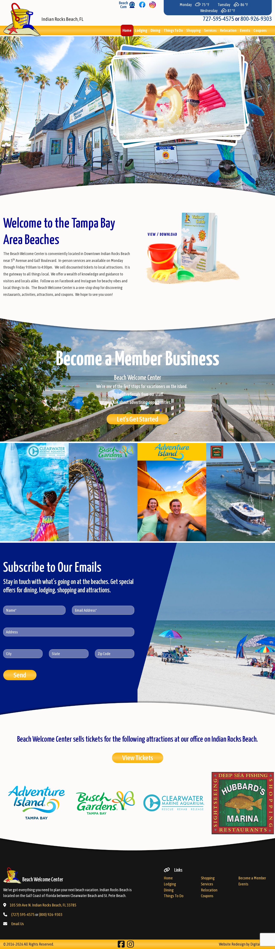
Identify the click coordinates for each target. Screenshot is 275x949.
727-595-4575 (218, 18)
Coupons (260, 30)
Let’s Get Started (137, 419)
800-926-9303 (256, 18)
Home (126, 30)
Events (245, 30)
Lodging (141, 30)
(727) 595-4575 (23, 914)
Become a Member (252, 878)
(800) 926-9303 (50, 914)
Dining (155, 30)
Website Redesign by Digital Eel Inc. (245, 944)
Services (210, 30)
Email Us (17, 923)
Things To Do (173, 30)
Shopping (193, 30)
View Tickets (137, 758)
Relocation (228, 30)
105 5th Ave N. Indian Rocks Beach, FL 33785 (43, 905)
